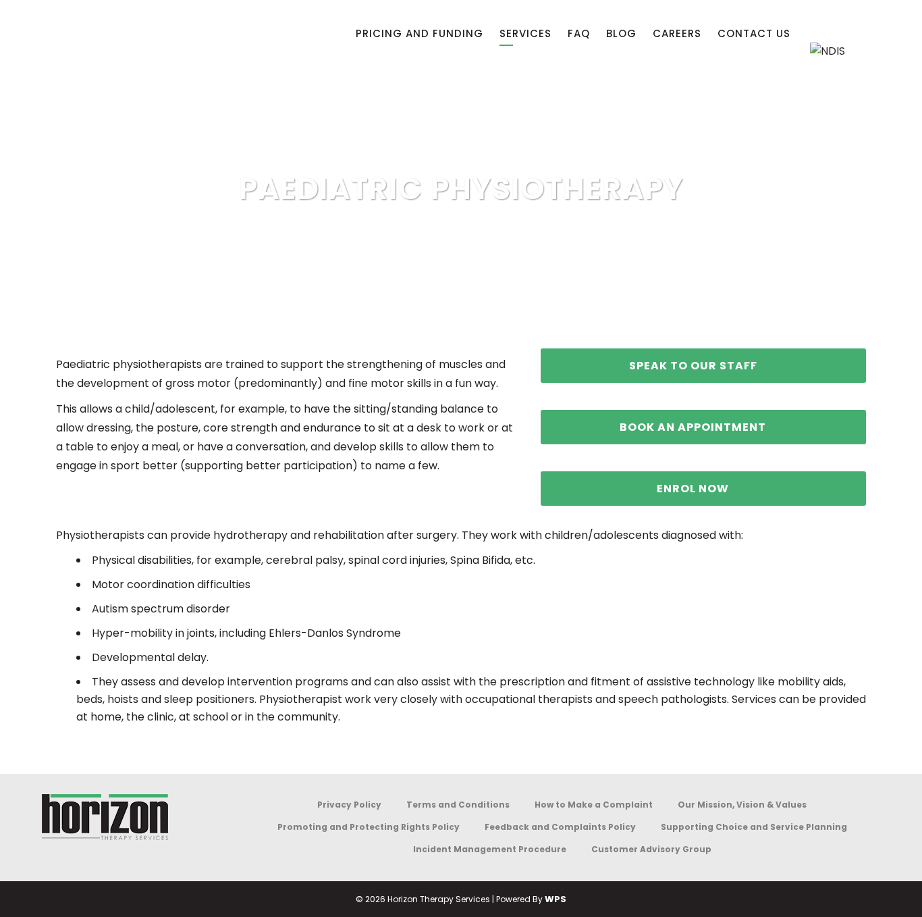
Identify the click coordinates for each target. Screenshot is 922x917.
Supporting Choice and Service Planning (754, 827)
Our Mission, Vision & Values (742, 804)
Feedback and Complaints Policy (560, 827)
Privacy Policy (349, 804)
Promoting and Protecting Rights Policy (368, 827)
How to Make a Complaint (594, 804)
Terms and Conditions (458, 804)
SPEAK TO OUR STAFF (693, 365)
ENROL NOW (693, 488)
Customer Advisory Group (651, 849)
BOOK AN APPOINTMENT (693, 427)
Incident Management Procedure (489, 849)
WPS (555, 899)
